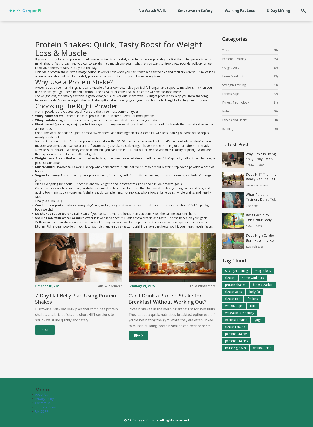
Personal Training (234, 59)
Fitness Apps (231, 94)
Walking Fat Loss (240, 10)
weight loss (263, 271)
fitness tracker (263, 285)
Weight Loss (230, 67)
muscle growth (235, 348)
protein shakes (235, 285)
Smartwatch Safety (195, 10)
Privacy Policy (44, 399)
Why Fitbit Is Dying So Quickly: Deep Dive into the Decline (261, 156)
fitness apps (233, 292)
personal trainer (236, 334)
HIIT (253, 306)
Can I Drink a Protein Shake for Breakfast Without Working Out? (168, 299)
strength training (236, 271)
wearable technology (239, 313)
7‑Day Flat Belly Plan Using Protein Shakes (75, 299)
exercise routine (236, 320)
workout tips (234, 306)
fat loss (253, 299)
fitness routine (235, 327)
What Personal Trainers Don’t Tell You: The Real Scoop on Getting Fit (261, 197)
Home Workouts (233, 76)
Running (227, 129)
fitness (229, 278)
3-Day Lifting (278, 10)
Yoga (225, 50)
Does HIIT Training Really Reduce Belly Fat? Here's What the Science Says (261, 177)
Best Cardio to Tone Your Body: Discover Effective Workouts (260, 217)
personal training (236, 341)
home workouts (253, 278)
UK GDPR (41, 411)
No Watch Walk (152, 10)
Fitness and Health (235, 120)
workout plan (262, 348)
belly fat (254, 292)
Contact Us (42, 403)
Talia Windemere (109, 286)
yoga (258, 320)
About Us (41, 394)
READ (44, 329)
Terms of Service (47, 407)
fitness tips (232, 299)
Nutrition (228, 111)
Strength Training (234, 85)
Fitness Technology (235, 102)
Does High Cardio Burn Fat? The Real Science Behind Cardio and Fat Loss (262, 238)
